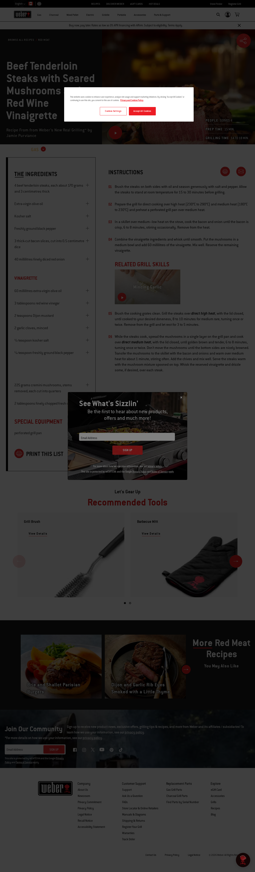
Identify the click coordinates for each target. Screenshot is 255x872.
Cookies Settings (113, 111)
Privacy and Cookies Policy (131, 100)
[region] (129, 104)
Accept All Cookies (142, 111)
